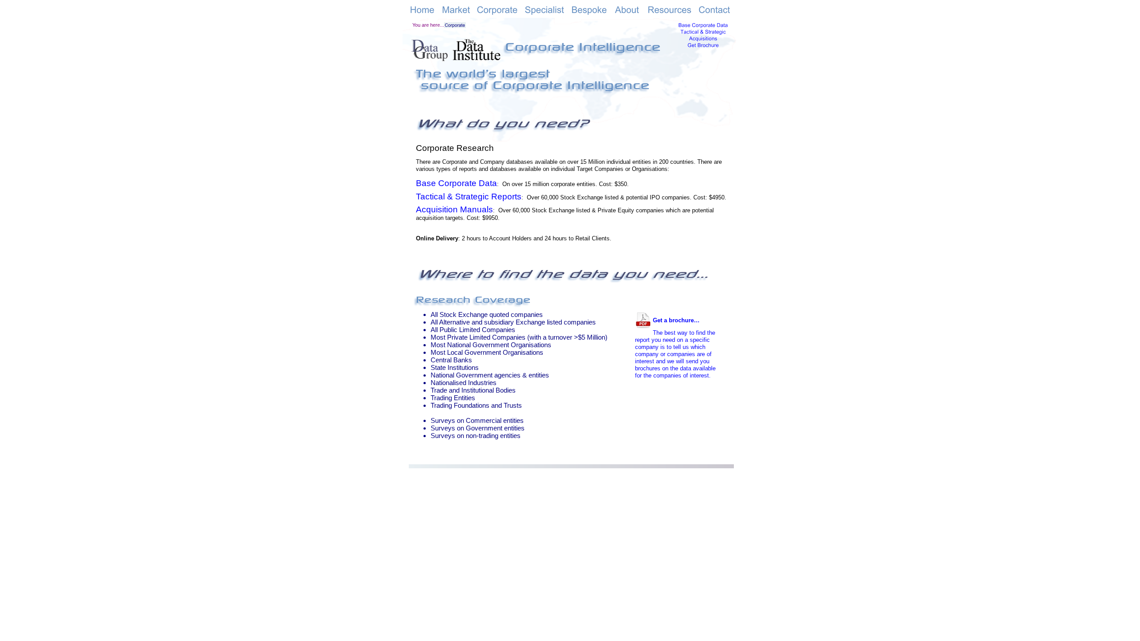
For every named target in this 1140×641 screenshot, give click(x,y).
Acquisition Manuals (454, 209)
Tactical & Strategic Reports (468, 196)
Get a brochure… (676, 320)
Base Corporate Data (456, 183)
